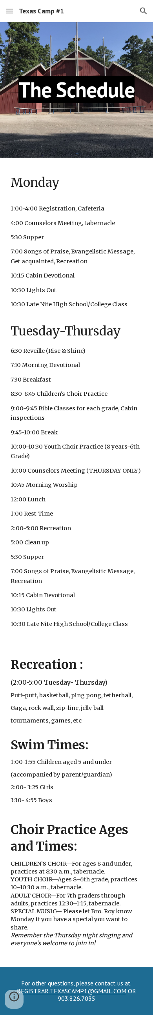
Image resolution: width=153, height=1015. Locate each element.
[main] (76, 89)
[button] (9, 11)
